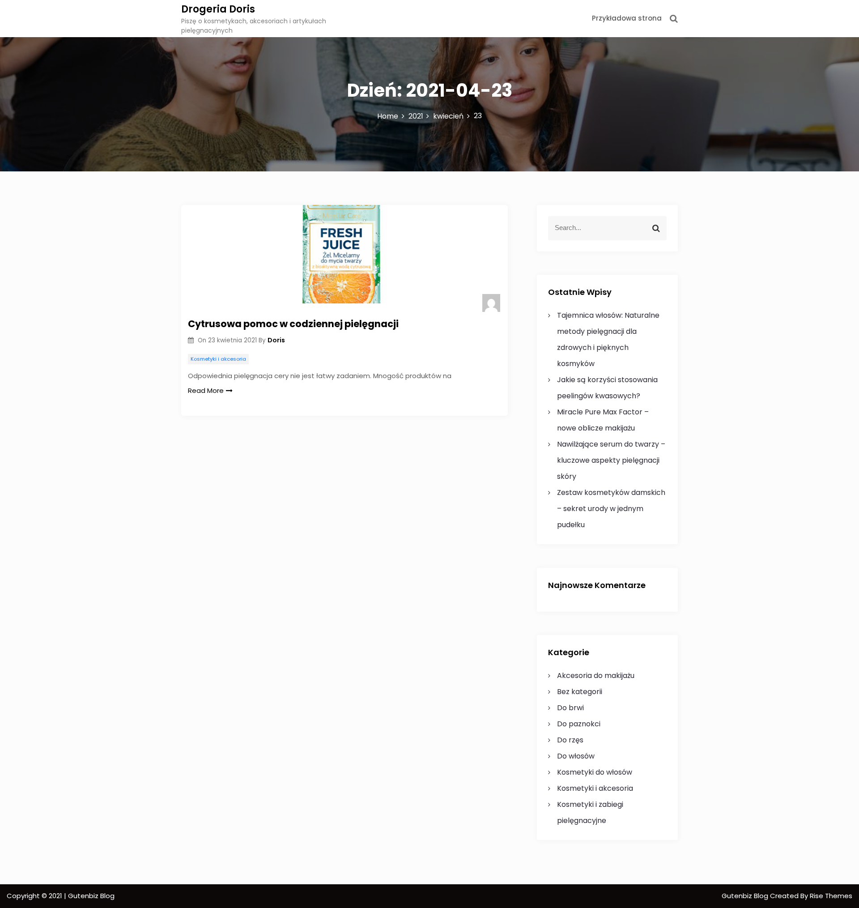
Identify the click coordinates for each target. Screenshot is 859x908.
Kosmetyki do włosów (594, 772)
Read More (206, 390)
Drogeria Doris (218, 9)
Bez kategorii (579, 691)
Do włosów (576, 756)
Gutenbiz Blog (746, 895)
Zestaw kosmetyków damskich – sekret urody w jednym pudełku (611, 508)
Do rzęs (570, 740)
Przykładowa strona (627, 18)
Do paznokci (578, 724)
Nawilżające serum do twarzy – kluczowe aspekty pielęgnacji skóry (611, 460)
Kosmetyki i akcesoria (218, 358)
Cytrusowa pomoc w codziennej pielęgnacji (293, 323)
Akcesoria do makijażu (595, 675)
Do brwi (570, 708)
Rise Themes (831, 895)
